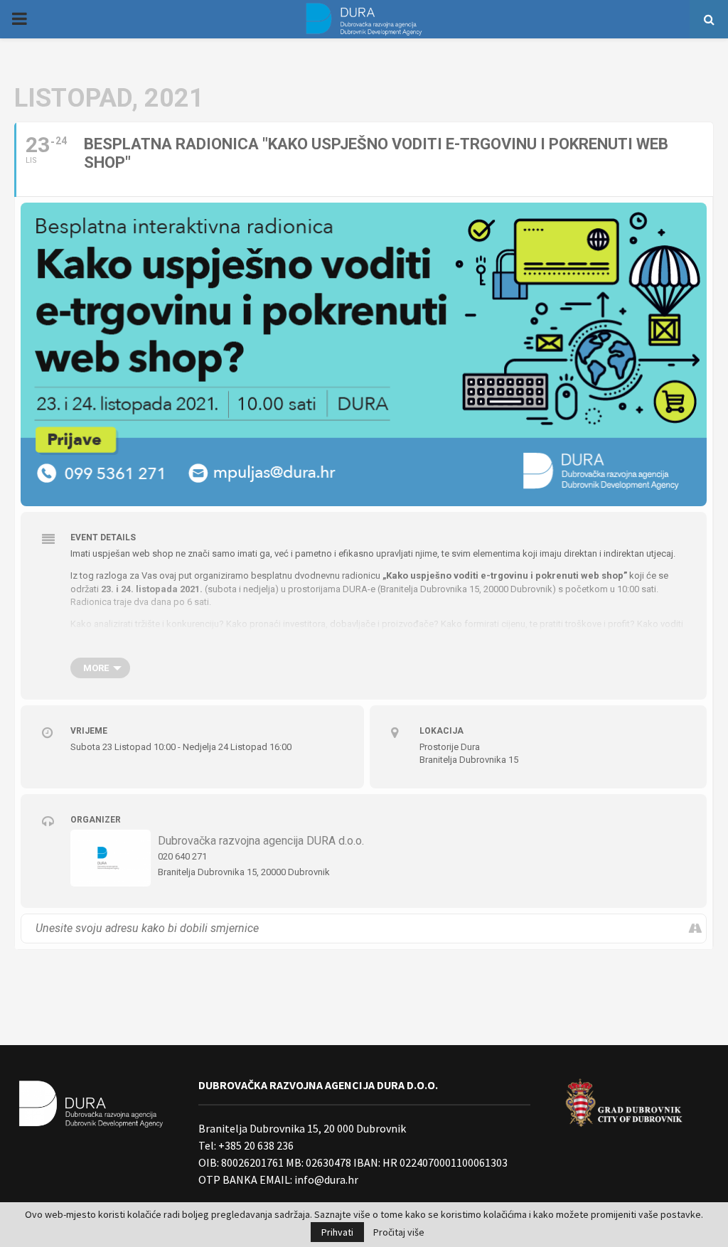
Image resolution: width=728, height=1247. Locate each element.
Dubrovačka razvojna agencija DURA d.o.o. (261, 840)
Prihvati (337, 1232)
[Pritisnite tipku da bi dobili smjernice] (695, 928)
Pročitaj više (398, 1232)
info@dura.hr (325, 1179)
